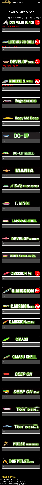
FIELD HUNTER (18, 2)
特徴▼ (5, 30)
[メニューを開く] (39, 2)
